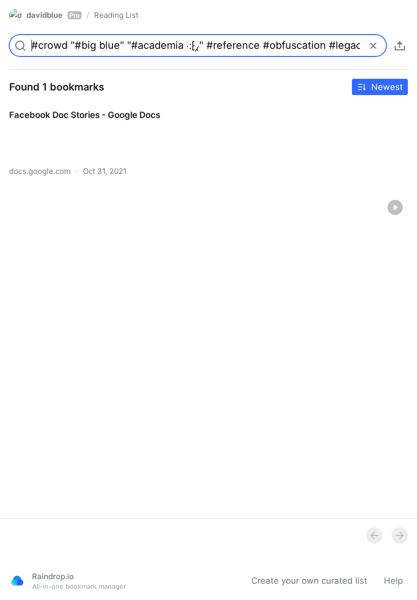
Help (393, 581)
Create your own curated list (309, 581)
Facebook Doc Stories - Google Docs (75, 106)
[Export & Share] (400, 46)
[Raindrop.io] (17, 581)
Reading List (116, 15)
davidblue (53, 15)
